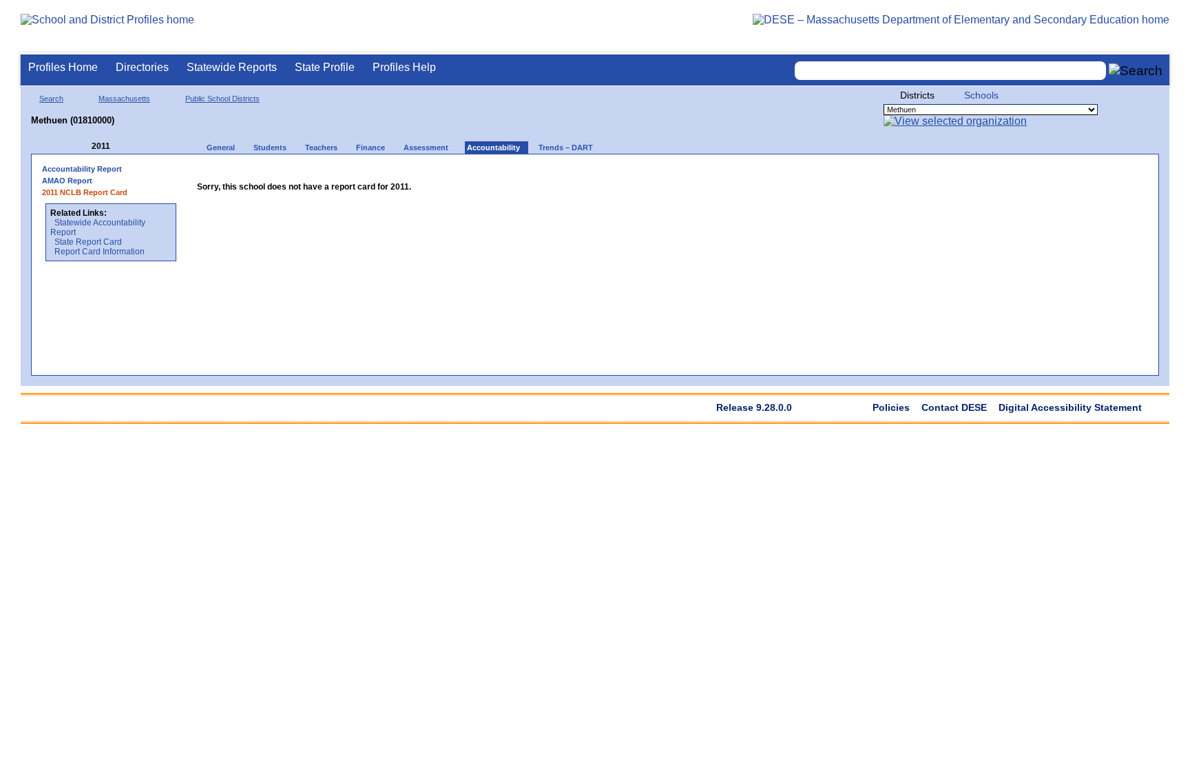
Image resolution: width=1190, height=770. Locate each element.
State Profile (325, 67)
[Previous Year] (82, 146)
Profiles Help (404, 67)
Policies (891, 407)
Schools (981, 95)
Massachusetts (124, 98)
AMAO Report (67, 180)
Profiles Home (63, 67)
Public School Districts (222, 98)
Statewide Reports (232, 67)
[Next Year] (128, 146)
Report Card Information (99, 251)
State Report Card (88, 242)
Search (51, 98)
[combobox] (950, 70)
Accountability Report (82, 169)
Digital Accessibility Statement (1070, 407)
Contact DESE (954, 407)
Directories (142, 67)
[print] (441, 173)
